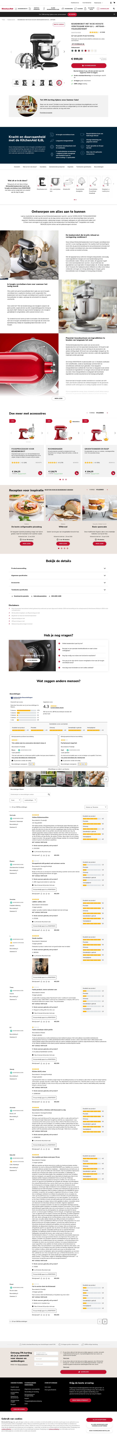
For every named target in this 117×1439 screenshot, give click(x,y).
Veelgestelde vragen (15, 1401)
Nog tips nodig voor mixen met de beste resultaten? (79, 655)
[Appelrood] (85, 51)
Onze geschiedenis (50, 1390)
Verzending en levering (31, 1392)
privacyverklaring (54, 1429)
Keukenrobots (22, 8)
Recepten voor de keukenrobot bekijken (59, 490)
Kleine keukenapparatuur (53, 8)
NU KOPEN (72, 14)
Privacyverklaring (23, 1365)
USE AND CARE (56, 596)
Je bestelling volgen (15, 1393)
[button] (74, 199)
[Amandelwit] (92, 51)
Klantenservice (75, 2)
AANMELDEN (85, 1372)
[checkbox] (61, 1353)
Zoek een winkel (19, 1409)
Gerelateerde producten (57, 167)
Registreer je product (80, 1400)
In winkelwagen (90, 65)
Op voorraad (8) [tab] (78, 44)
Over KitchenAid (87, 2)
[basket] (114, 3)
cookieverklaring (6, 1429)
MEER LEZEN (26, 543)
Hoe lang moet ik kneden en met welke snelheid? (78, 668)
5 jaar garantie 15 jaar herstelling (83, 36)
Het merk (48, 1387)
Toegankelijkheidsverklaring (33, 1401)
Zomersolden (104, 8)
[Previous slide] (11, 82)
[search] (114, 8)
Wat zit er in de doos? (30, 167)
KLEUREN (80, 8)
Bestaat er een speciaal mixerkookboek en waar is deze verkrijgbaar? (79, 649)
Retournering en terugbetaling (29, 1395)
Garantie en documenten (15, 1397)
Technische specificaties (83, 167)
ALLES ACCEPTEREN (99, 1419)
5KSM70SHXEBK (76, 32)
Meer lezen (58, 398)
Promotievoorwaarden (46, 112)
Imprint (26, 1398)
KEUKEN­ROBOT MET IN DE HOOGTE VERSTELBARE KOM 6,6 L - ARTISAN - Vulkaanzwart (88, 26)
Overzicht (17, 167)
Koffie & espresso (37, 8)
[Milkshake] (95, 51)
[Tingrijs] (82, 51)
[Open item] (38, 185)
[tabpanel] (88, 49)
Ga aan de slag (91, 8)
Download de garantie (21, 596)
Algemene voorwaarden (32, 1389)
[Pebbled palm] (72, 51)
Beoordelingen (98, 167)
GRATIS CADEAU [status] (59, 24)
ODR (26, 1404)
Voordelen (43, 167)
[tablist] (78, 44)
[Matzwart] (79, 51)
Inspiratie (70, 167)
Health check (15, 1387)
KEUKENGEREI (69, 8)
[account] (111, 3)
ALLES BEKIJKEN (32, 660)
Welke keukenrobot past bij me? (72, 643)
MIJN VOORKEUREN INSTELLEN (99, 1430)
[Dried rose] (89, 51)
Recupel (13, 1404)
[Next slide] (64, 82)
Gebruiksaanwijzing (40, 596)
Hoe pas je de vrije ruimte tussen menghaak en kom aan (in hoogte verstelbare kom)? (83, 662)
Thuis (3, 19)
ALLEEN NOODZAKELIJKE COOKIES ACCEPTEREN (99, 1425)
